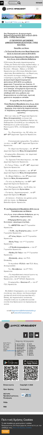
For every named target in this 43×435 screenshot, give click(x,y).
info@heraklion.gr (11, 350)
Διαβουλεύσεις (21, 350)
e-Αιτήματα (32, 348)
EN (6, 3)
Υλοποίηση (24, 389)
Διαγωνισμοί (20, 347)
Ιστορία (31, 352)
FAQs (5, 402)
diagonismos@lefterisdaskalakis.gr (24, 310)
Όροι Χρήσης (8, 389)
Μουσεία (31, 355)
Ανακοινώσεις (21, 345)
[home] (15, 10)
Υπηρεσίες (20, 355)
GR (2, 3)
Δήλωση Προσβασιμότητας (10, 394)
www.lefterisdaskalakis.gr (23, 313)
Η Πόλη (31, 350)
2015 (27, 22)
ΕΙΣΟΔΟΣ (39, 3)
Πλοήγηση (7, 398)
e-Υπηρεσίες (32, 347)
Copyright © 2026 (26, 385)
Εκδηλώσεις (20, 352)
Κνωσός (31, 353)
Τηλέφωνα (32, 345)
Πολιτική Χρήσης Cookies (22, 427)
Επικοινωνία (8, 385)
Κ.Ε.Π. (30, 344)
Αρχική (7, 22)
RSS (5, 407)
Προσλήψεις (20, 348)
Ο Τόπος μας (16, 22)
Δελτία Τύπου (21, 344)
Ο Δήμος (19, 353)
